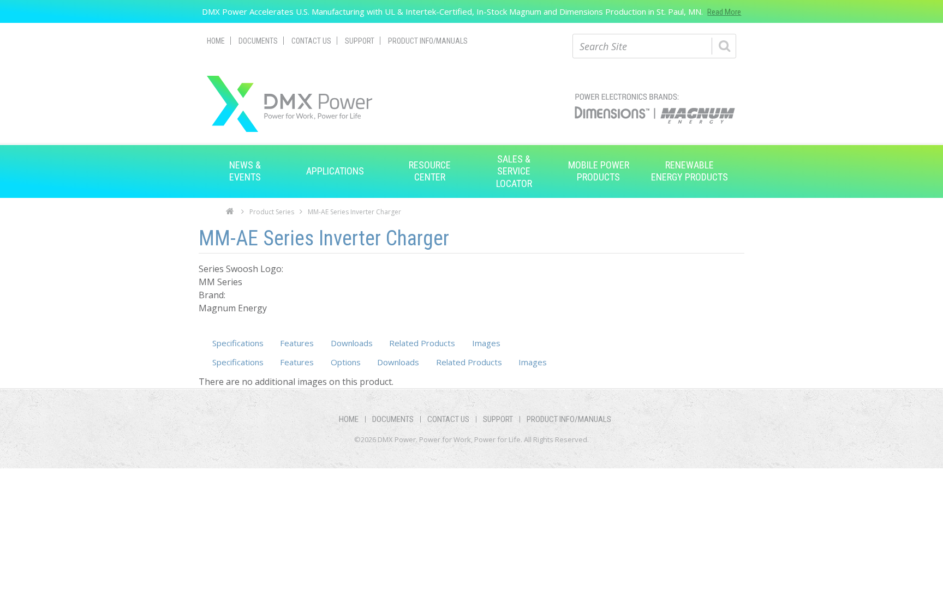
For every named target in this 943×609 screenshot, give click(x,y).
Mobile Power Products (598, 171)
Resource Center (430, 171)
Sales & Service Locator (514, 171)
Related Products (422, 342)
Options (346, 362)
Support (359, 41)
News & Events (245, 171)
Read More (724, 12)
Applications (335, 171)
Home (216, 41)
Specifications (238, 342)
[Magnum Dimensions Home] (289, 104)
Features (297, 342)
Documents (258, 41)
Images (486, 342)
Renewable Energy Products (689, 171)
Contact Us (311, 41)
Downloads (352, 342)
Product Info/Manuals (428, 41)
